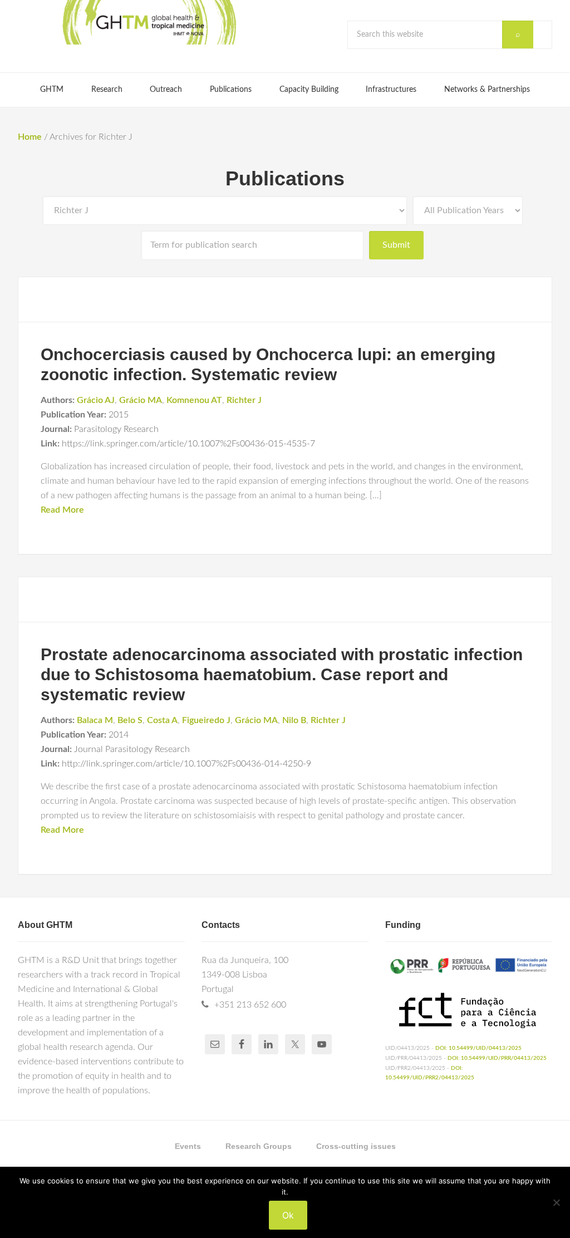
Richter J (244, 400)
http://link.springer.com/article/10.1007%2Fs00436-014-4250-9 (186, 763)
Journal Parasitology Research (132, 749)
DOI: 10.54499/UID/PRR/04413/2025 (497, 1058)
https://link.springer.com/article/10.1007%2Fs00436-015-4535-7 (188, 443)
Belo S (129, 720)
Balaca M (95, 720)
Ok (288, 1215)
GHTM (148, 22)
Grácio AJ (96, 400)
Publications (285, 178)
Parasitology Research (116, 429)
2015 (119, 414)
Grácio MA (140, 400)
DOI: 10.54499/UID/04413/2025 (478, 1048)
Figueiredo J (206, 720)
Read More (62, 509)
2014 (119, 734)
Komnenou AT (194, 400)
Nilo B (294, 720)
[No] (556, 1202)
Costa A (162, 720)
